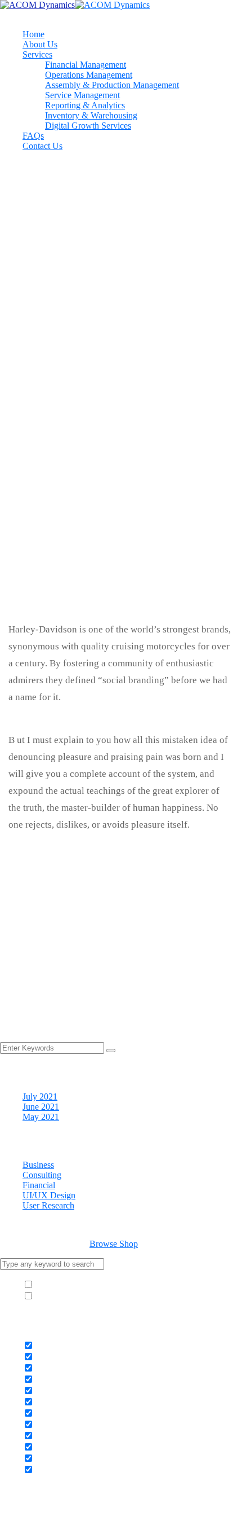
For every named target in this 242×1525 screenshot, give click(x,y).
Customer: (49, 488)
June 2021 (41, 1106)
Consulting (42, 1175)
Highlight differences (72, 1296)
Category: (48, 498)
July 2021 (40, 1096)
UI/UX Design (49, 1195)
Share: (19, 538)
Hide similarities (63, 1285)
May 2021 (41, 1117)
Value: (42, 508)
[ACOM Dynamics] (37, 5)
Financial (39, 1185)
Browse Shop (113, 1244)
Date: (40, 519)
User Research (48, 1205)
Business (38, 1165)
